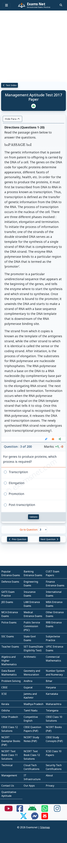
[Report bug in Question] (53, 439)
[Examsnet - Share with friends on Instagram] (57, 810)
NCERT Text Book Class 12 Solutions (32, 755)
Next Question (48, 539)
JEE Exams (7, 602)
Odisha (5, 710)
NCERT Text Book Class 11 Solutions (9, 755)
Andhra (28, 681)
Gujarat (28, 687)
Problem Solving (11, 681)
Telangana (52, 710)
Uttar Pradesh (9, 717)
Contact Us (7, 785)
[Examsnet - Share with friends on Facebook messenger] (34, 818)
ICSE (4, 694)
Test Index (11, 85)
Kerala (5, 704)
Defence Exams (10, 581)
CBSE (4, 687)
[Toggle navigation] (6, 5)
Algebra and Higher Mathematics (9, 660)
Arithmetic (30, 657)
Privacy (50, 785)
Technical (7, 765)
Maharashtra (53, 704)
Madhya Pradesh (33, 704)
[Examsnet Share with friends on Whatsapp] (44, 810)
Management (9, 775)
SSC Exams (7, 636)
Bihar (49, 681)
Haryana (51, 687)
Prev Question (18, 539)
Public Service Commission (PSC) (32, 626)
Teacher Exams (10, 646)
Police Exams (9, 622)
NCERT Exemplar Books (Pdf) (10, 741)
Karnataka (52, 694)
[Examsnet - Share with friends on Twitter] (23, 818)
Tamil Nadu (30, 710)
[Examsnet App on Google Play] (32, 810)
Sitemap (45, 827)
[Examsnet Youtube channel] (8, 810)
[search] (61, 5)
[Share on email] (44, 818)
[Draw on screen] (46, 439)
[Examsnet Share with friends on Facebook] (19, 810)
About (49, 775)
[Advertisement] (33, 45)
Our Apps (29, 785)
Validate (33, 516)
